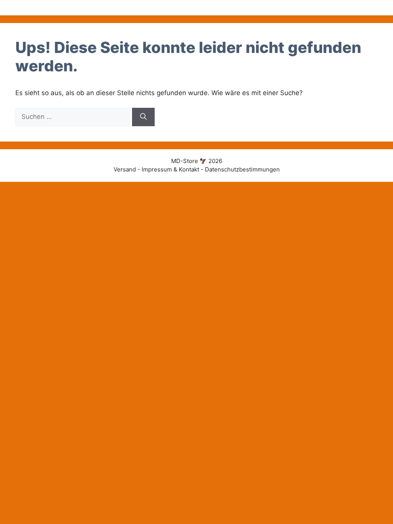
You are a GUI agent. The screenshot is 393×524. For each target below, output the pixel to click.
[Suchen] (143, 117)
